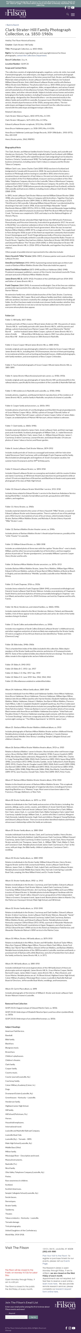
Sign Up (33, 1317)
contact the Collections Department (32, 55)
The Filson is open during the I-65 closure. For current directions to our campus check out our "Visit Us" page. (40, 2)
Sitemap (8, 1330)
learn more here (50, 1284)
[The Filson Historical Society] (15, 13)
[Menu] (73, 13)
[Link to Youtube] (72, 7)
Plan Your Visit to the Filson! (55, 1256)
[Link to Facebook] (65, 7)
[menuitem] (67, 13)
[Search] (67, 13)
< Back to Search (12, 25)
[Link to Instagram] (69, 7)
